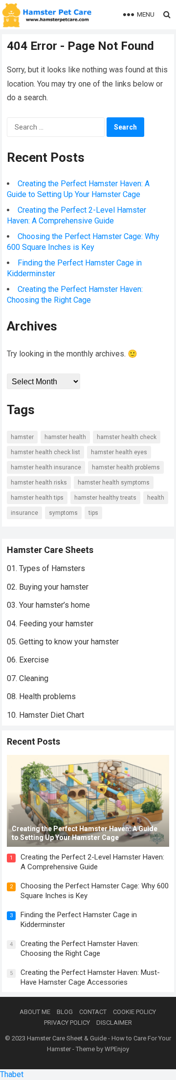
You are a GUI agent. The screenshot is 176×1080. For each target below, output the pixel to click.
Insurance (24, 512)
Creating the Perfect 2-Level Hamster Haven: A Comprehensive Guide (92, 862)
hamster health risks (39, 482)
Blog (65, 1011)
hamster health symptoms (114, 482)
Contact (93, 1011)
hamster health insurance (46, 467)
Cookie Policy (134, 1011)
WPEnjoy (117, 1049)
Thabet (11, 1074)
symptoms (63, 512)
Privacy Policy (67, 1022)
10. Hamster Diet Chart (45, 715)
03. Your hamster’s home (48, 605)
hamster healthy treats (105, 497)
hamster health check (126, 437)
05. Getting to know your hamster (63, 641)
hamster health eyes (119, 452)
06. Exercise (28, 659)
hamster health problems (126, 467)
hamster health (65, 437)
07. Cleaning (27, 678)
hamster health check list (45, 452)
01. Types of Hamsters (46, 568)
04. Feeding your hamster (50, 623)
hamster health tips (37, 497)
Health (155, 497)
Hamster (22, 437)
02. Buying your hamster (47, 587)
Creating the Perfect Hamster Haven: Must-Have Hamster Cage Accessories (90, 977)
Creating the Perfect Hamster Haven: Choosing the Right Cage (80, 948)
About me (35, 1011)
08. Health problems (41, 696)
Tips (93, 512)
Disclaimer (114, 1022)
